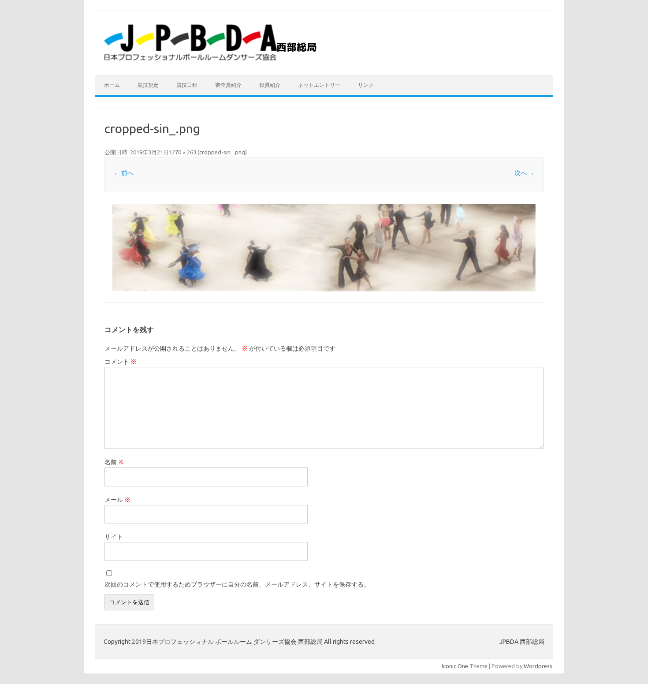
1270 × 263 (182, 152)
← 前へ (124, 172)
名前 (114, 462)
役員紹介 (269, 85)
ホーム (112, 85)
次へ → (524, 172)
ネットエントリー (319, 85)
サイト (113, 536)
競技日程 (186, 85)
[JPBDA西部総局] (213, 60)
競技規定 (148, 85)
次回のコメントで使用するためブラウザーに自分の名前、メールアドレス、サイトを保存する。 (237, 584)
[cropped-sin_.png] (324, 248)
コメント (120, 361)
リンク (366, 85)
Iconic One (455, 666)
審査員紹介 (228, 85)
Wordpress (538, 666)
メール (117, 499)
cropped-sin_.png (222, 152)
